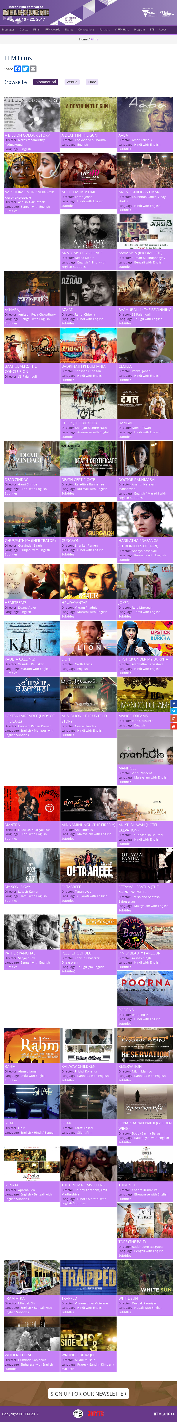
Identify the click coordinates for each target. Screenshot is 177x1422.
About (162, 29)
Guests (24, 29)
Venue (72, 81)
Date (92, 81)
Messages (8, 29)
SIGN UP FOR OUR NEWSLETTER (88, 1393)
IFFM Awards (52, 29)
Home (83, 39)
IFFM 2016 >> (164, 1414)
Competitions (86, 29)
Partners (105, 29)
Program (139, 29)
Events (69, 29)
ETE (152, 29)
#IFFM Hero (122, 29)
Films (36, 29)
